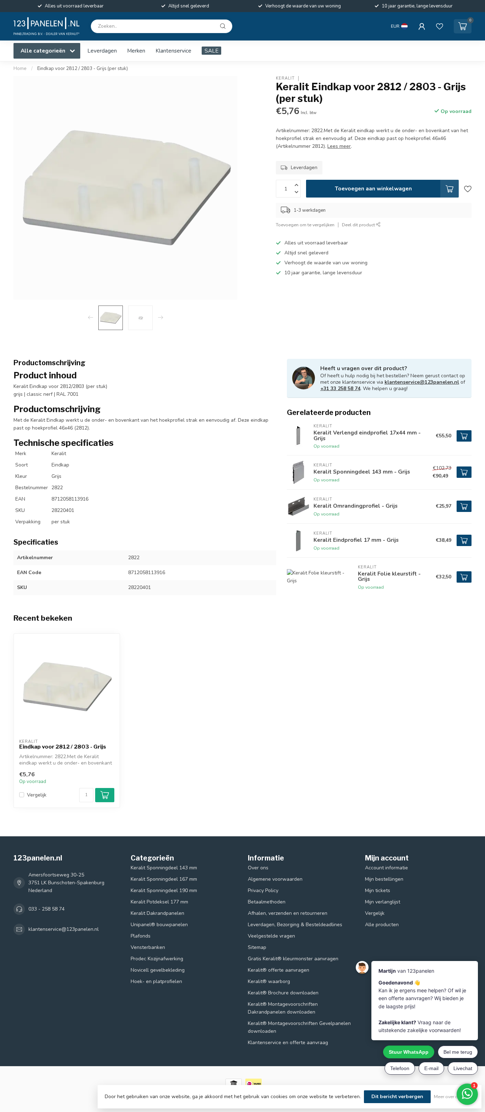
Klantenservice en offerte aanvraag (288, 1042)
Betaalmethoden (266, 901)
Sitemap (257, 947)
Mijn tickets (377, 890)
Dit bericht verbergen (397, 1096)
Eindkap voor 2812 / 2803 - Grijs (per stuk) (82, 68)
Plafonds (141, 936)
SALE (211, 50)
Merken (136, 50)
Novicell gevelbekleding (158, 970)
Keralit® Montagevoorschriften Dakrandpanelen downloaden (283, 1008)
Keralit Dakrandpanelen (157, 913)
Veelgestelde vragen (271, 936)
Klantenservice (173, 50)
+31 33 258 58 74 (340, 388)
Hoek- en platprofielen (156, 981)
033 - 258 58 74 (46, 909)
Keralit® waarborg (269, 981)
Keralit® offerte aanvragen (278, 970)
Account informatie (386, 867)
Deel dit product (359, 225)
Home (20, 68)
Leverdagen (102, 50)
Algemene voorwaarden (275, 879)
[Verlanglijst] (439, 26)
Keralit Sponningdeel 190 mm (164, 890)
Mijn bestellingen (384, 879)
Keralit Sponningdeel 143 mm (164, 867)
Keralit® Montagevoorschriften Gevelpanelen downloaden (299, 1027)
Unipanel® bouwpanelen (159, 924)
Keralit (285, 78)
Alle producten (382, 924)
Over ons (258, 867)
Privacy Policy (263, 890)
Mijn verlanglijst (382, 901)
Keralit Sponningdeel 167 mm (164, 879)
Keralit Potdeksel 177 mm (159, 901)
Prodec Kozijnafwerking (157, 958)
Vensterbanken (148, 947)
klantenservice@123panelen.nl (422, 382)
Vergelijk (37, 795)
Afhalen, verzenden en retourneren (287, 913)
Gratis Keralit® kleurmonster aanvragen (293, 958)
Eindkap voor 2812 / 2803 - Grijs (62, 747)
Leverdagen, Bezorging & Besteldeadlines (295, 924)
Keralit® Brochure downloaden (283, 992)
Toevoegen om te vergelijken (305, 225)
